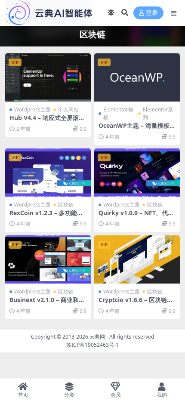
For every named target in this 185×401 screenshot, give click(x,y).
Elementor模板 (118, 113)
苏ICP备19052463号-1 (92, 345)
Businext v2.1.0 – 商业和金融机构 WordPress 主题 (47, 303)
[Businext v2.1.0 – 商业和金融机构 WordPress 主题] (48, 259)
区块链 (66, 204)
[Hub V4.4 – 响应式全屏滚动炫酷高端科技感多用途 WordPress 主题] (48, 77)
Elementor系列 (158, 113)
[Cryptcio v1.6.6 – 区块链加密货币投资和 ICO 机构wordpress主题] (137, 259)
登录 (152, 13)
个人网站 (68, 109)
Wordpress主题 (32, 109)
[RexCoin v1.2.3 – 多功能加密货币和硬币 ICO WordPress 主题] (48, 172)
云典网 (97, 336)
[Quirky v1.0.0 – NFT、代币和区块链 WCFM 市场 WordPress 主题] (137, 172)
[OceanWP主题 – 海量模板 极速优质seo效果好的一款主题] (137, 77)
